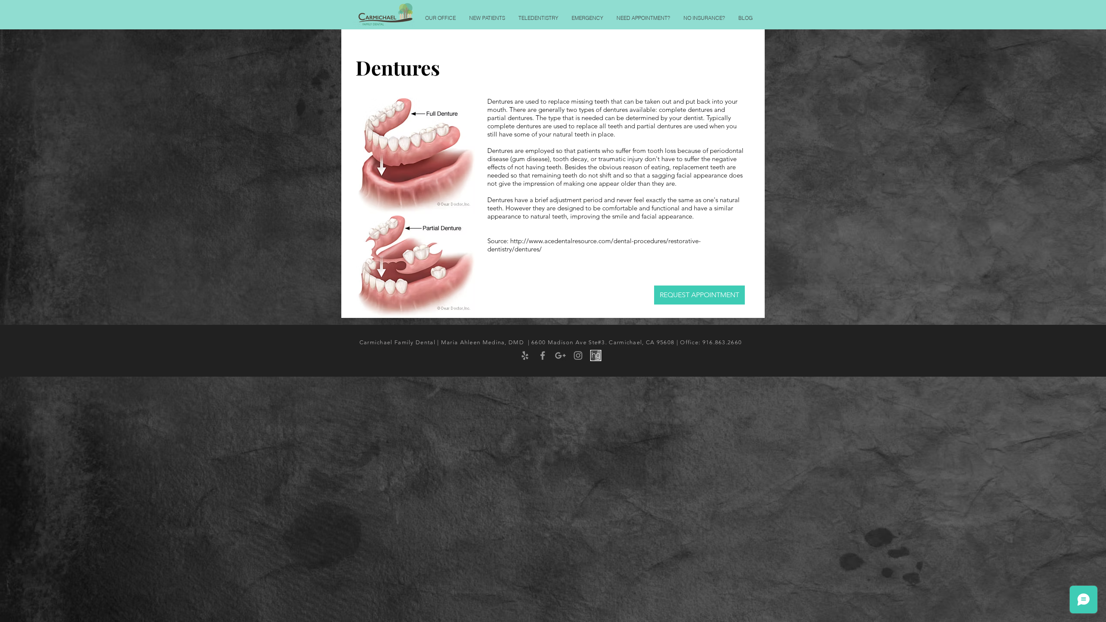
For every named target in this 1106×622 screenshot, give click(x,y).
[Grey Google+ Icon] (560, 355)
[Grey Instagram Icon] (578, 355)
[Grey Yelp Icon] (525, 355)
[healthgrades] (595, 355)
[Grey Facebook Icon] (542, 355)
